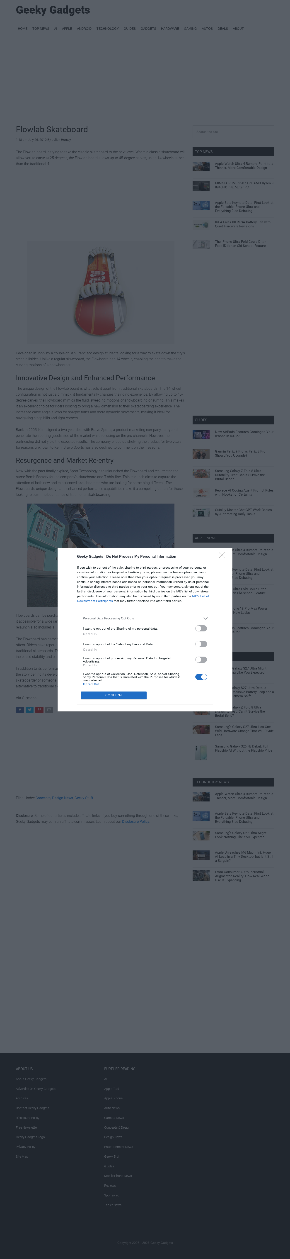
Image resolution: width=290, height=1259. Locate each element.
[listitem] (145, 618)
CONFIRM (113, 695)
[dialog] (145, 629)
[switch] (201, 628)
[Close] (223, 557)
